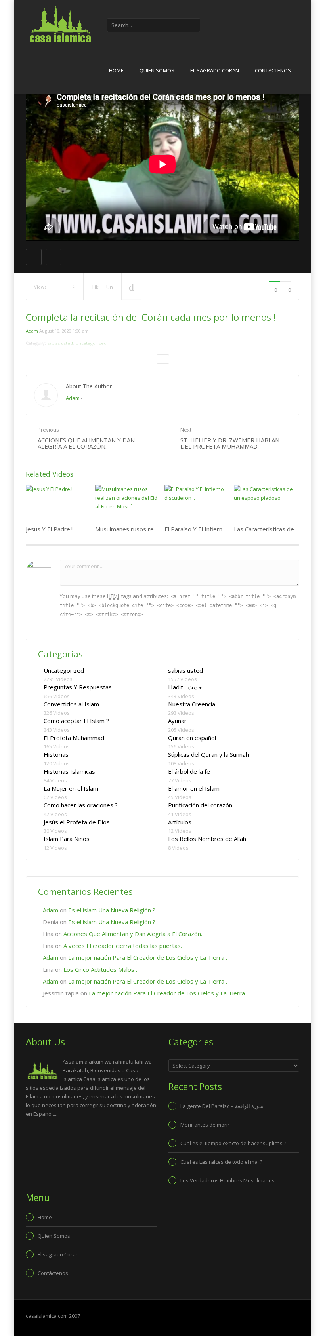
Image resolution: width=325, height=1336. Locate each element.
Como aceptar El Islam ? (76, 721)
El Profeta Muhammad (74, 738)
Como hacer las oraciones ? (81, 805)
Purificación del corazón (200, 805)
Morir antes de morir (204, 1124)
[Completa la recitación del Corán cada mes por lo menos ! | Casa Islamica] (59, 23)
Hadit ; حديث (185, 687)
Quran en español (192, 738)
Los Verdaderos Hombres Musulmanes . (228, 1180)
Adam (32, 331)
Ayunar (177, 721)
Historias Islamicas (69, 771)
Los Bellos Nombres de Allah (207, 839)
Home (116, 70)
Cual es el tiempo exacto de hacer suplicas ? (233, 1143)
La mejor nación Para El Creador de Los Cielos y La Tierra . (147, 957)
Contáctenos (273, 70)
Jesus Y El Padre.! (49, 529)
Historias (56, 754)
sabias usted (185, 670)
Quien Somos (157, 70)
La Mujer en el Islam (71, 788)
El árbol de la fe (189, 771)
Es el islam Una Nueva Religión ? (111, 910)
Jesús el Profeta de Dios (77, 822)
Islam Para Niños (67, 839)
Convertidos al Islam (71, 704)
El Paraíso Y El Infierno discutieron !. (213, 529)
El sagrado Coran (214, 70)
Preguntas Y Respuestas (78, 687)
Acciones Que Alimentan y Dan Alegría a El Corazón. (132, 934)
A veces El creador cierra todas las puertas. (122, 946)
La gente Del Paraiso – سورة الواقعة (222, 1106)
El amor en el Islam (194, 788)
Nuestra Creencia (191, 704)
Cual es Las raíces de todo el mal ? (221, 1161)
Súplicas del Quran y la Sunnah (208, 754)
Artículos (179, 822)
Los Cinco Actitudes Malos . (100, 969)
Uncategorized (64, 670)
